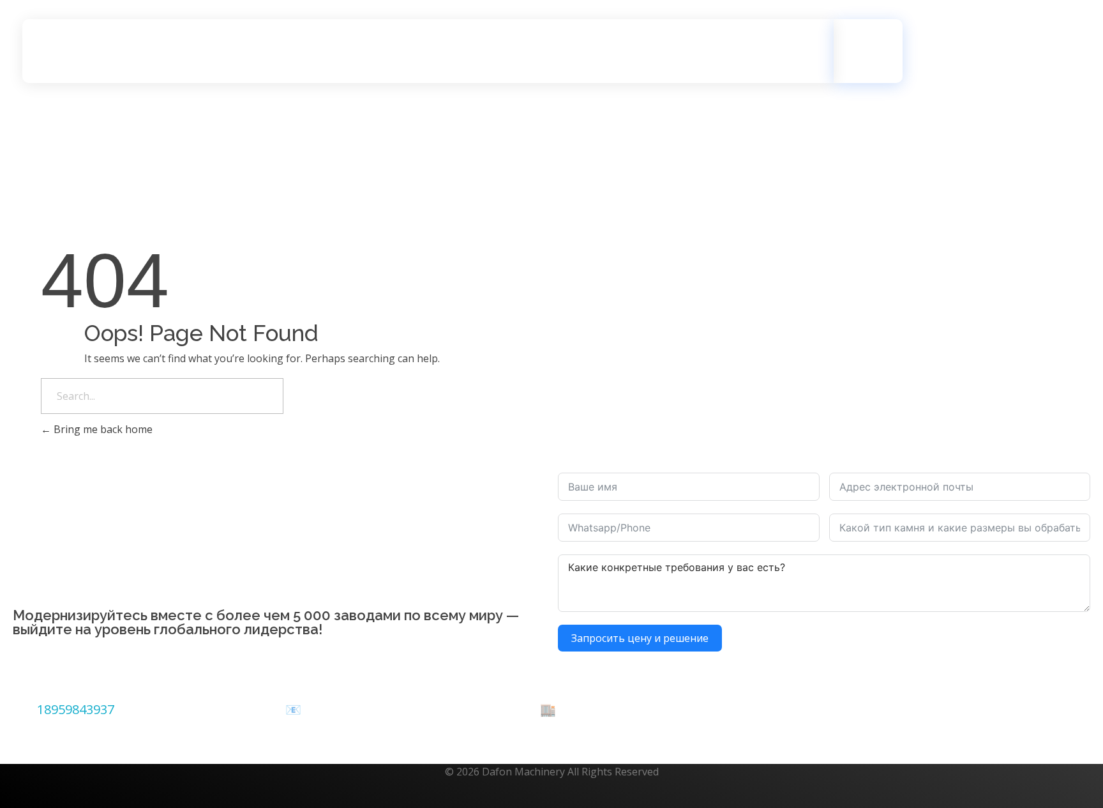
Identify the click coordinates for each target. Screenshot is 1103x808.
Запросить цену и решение (640, 638)
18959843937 (75, 709)
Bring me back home (102, 429)
